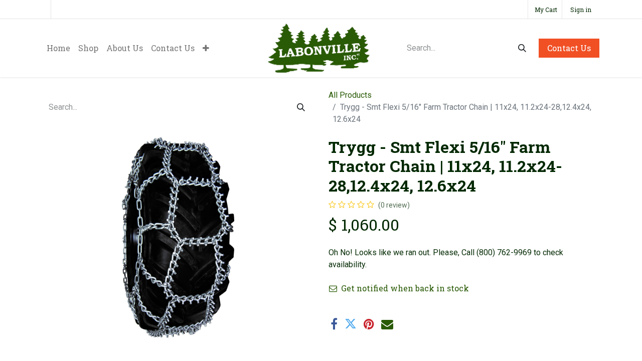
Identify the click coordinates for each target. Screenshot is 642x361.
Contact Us (569, 48)
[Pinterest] (369, 324)
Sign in (580, 10)
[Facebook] (334, 324)
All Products (350, 95)
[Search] (522, 48)
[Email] (387, 324)
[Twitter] (351, 324)
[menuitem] (58, 48)
